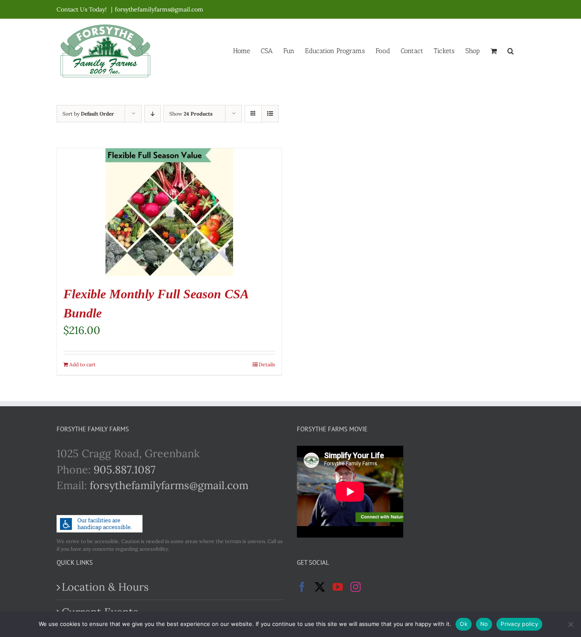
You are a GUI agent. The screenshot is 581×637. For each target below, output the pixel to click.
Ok (463, 623)
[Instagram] (355, 587)
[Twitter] (320, 587)
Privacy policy (519, 623)
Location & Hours (105, 587)
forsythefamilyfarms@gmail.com (159, 9)
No (484, 623)
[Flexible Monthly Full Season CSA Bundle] (169, 212)
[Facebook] (302, 587)
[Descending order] (152, 113)
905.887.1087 (125, 469)
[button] (510, 50)
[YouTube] (338, 587)
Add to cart (82, 364)
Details (267, 364)
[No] (570, 624)
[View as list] (270, 113)
